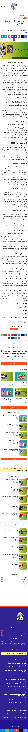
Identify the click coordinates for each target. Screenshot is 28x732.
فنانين (14, 322)
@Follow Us (14, 649)
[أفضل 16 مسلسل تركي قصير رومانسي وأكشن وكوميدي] (7, 376)
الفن (21, 15)
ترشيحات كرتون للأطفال (21, 581)
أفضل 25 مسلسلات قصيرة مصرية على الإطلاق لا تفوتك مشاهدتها (21, 400)
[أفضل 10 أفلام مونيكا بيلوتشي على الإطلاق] (23, 499)
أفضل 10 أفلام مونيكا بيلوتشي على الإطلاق (10, 496)
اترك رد (14, 407)
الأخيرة (14, 524)
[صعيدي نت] (14, 6)
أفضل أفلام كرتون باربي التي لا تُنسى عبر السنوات (21, 383)
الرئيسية (24, 15)
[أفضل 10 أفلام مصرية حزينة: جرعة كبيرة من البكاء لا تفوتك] (23, 516)
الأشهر (23, 524)
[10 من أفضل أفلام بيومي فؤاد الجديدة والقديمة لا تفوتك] (23, 452)
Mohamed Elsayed (21, 30)
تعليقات (4, 524)
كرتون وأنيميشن (23, 579)
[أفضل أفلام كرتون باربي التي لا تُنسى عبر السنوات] (21, 376)
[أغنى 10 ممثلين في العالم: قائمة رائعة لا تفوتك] (7, 392)
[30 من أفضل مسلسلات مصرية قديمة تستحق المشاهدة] (23, 491)
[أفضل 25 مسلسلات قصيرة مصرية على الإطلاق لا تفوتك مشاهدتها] (21, 392)
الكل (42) (14, 459)
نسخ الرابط (14, 329)
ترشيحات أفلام (22, 322)
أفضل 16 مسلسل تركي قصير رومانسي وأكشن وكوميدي (7, 383)
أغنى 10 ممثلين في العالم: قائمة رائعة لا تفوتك (8, 399)
